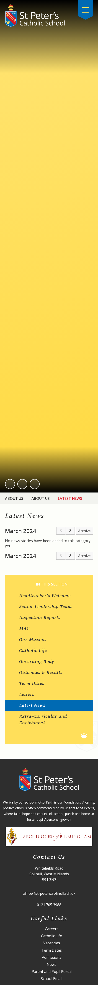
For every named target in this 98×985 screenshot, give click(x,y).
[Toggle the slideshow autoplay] (35, 484)
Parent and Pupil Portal (52, 971)
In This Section (52, 584)
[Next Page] (70, 531)
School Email (51, 979)
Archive (84, 530)
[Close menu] (85, 10)
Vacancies (51, 943)
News (51, 964)
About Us (14, 498)
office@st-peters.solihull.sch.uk (49, 893)
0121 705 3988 (49, 904)
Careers (51, 929)
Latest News (70, 498)
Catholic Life (51, 936)
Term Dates (51, 950)
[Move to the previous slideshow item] (10, 484)
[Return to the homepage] (35, 15)
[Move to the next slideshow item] (22, 484)
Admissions (51, 957)
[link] (60, 531)
